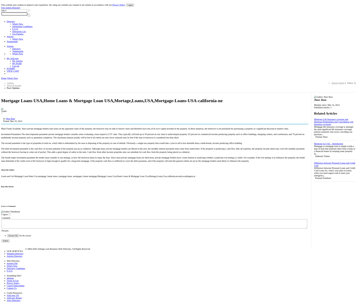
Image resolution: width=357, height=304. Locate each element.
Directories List (19, 31)
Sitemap (10, 278)
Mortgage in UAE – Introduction (328, 144)
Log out (15, 66)
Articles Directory (14, 256)
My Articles (17, 61)
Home (4, 78)
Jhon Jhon (10, 118)
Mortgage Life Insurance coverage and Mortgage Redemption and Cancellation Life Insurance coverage (333, 122)
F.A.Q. (15, 29)
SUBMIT (11, 68)
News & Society (14, 85)
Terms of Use (13, 281)
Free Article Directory (10, 8)
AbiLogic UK (13, 295)
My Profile (17, 63)
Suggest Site (12, 263)
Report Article (338, 83)
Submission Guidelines (22, 26)
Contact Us (12, 288)
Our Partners (17, 34)
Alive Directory (13, 300)
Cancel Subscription (15, 286)
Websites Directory (15, 253)
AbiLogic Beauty (14, 298)
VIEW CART (13, 71)
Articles (10, 36)
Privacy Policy (118, 5)
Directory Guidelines (16, 268)
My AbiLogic (13, 58)
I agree (130, 5)
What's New (17, 24)
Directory (11, 21)
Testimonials (12, 41)
